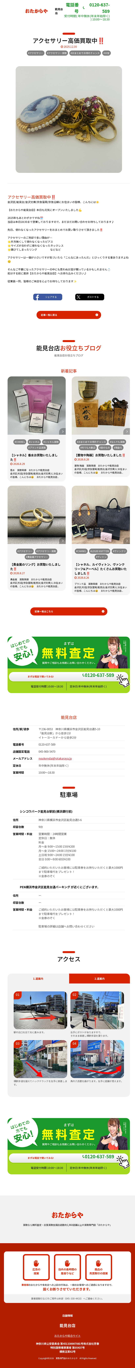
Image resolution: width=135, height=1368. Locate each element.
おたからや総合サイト (67, 1336)
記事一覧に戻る (49, 314)
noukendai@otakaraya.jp (55, 758)
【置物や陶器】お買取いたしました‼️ (99, 455)
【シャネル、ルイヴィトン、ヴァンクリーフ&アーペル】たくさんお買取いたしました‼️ (100, 568)
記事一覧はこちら (44, 611)
